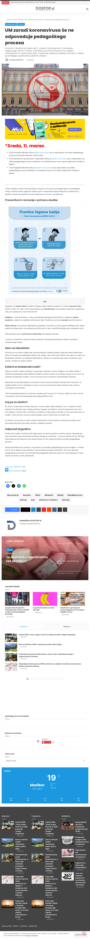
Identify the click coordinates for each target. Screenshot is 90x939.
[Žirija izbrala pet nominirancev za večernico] (68, 853)
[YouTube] (26, 527)
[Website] (20, 527)
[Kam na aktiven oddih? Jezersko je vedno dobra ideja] (11, 647)
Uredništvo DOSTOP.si (16, 60)
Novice (15, 19)
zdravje (66, 500)
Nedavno (66, 626)
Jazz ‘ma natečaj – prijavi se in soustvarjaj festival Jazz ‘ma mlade (80, 879)
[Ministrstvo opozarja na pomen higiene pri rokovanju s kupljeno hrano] (72, 599)
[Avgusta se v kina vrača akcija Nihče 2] (68, 866)
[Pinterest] (44, 509)
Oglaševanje (33, 926)
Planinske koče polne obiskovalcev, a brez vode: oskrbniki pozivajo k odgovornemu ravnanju (42, 2)
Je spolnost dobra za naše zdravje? (43, 609)
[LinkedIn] (33, 509)
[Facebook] (23, 527)
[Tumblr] (38, 509)
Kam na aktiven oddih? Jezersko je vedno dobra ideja (40, 644)
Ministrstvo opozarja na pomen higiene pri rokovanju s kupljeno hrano (72, 610)
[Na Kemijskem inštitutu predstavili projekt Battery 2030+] (68, 825)
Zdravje (20, 19)
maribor (27, 495)
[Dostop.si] (45, 9)
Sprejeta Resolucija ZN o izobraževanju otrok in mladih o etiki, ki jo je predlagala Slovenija (17, 611)
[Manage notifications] (84, 933)
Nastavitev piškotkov (31, 935)
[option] (45, 558)
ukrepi (24, 500)
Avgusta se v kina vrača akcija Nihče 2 (80, 865)
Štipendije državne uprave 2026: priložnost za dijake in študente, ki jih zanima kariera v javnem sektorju (21, 886)
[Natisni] (65, 509)
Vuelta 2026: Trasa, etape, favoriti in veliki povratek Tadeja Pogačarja (47, 635)
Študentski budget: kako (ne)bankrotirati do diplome (82, 840)
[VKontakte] (54, 509)
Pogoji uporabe (7, 926)
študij (60, 495)
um (33, 500)
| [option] (71, 293)
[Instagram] (28, 527)
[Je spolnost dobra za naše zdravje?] (45, 599)
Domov (8, 19)
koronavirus (13, 495)
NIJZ (38, 495)
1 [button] (44, 301)
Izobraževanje (11, 24)
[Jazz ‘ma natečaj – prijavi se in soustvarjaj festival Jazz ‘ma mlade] (68, 876)
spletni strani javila (41, 153)
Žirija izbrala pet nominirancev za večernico (80, 853)
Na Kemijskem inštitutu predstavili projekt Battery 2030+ (81, 826)
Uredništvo (24, 926)
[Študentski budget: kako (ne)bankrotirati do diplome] (68, 840)
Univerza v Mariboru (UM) (15, 467)
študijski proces (75, 495)
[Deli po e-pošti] (60, 509)
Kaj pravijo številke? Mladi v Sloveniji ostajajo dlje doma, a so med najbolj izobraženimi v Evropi (21, 909)
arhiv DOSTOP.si (15, 471)
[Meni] (87, 9)
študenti (49, 495)
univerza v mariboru (49, 500)
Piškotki (16, 926)
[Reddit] (49, 509)
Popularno (24, 626)
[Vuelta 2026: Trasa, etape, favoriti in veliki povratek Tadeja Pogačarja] (11, 638)
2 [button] (45, 301)
